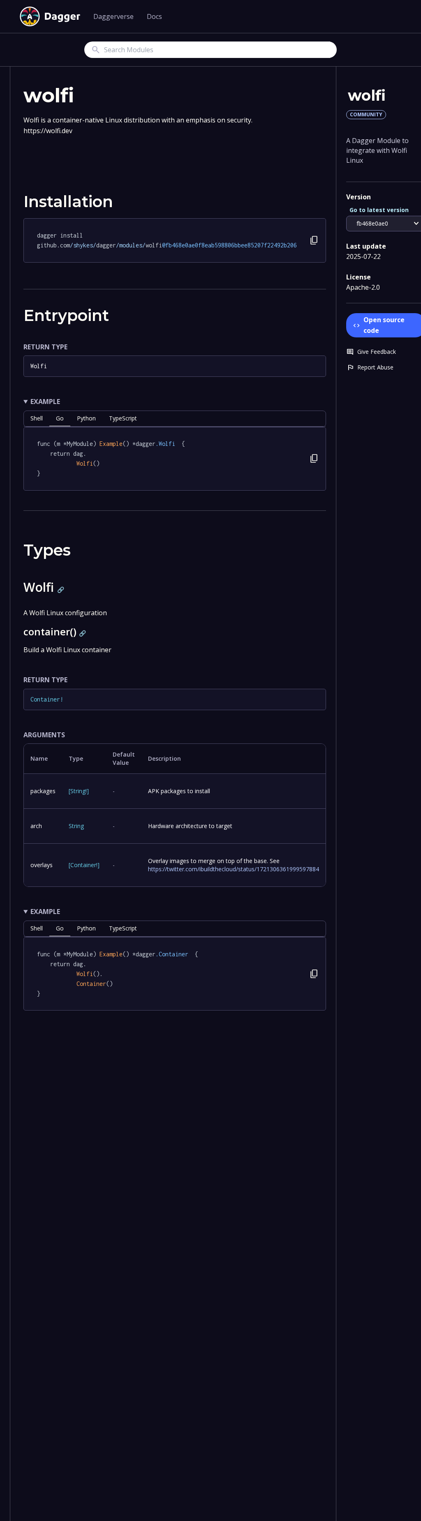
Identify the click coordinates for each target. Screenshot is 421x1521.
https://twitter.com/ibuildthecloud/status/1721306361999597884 (233, 869)
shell (36, 418)
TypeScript (123, 418)
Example (45, 401)
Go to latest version (379, 210)
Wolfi (38, 365)
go (60, 418)
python (86, 418)
